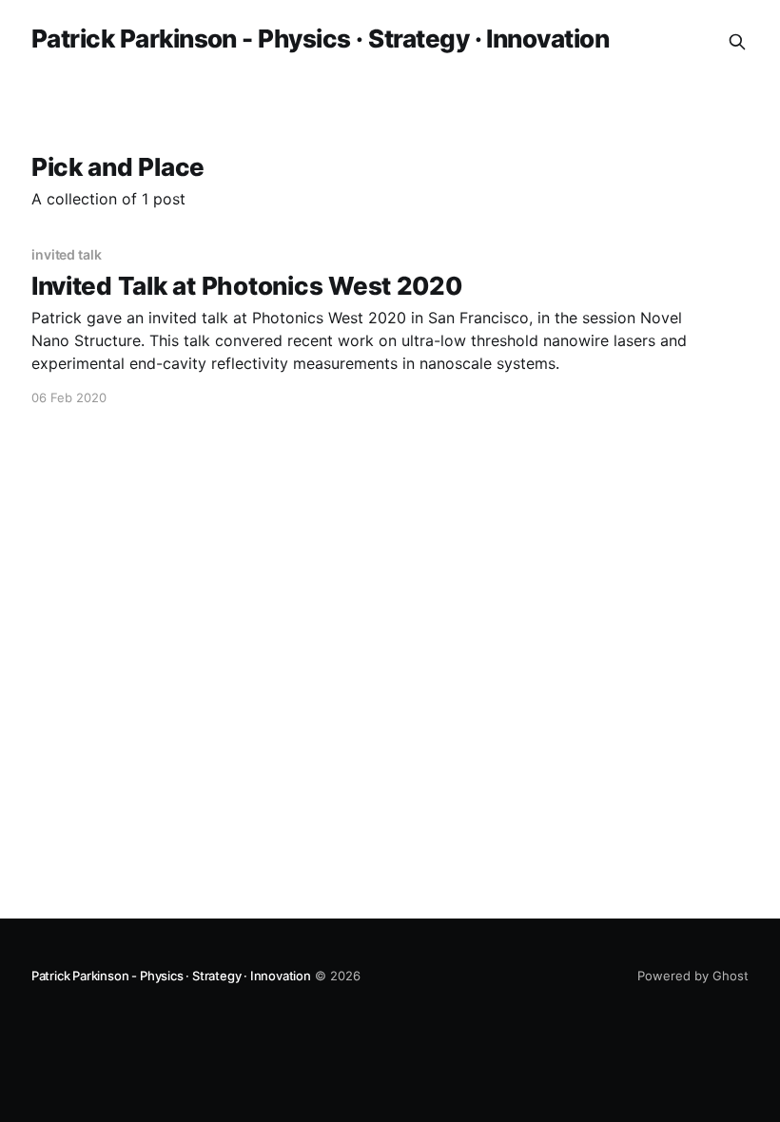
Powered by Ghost (693, 975)
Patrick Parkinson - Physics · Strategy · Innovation (320, 39)
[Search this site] (737, 42)
